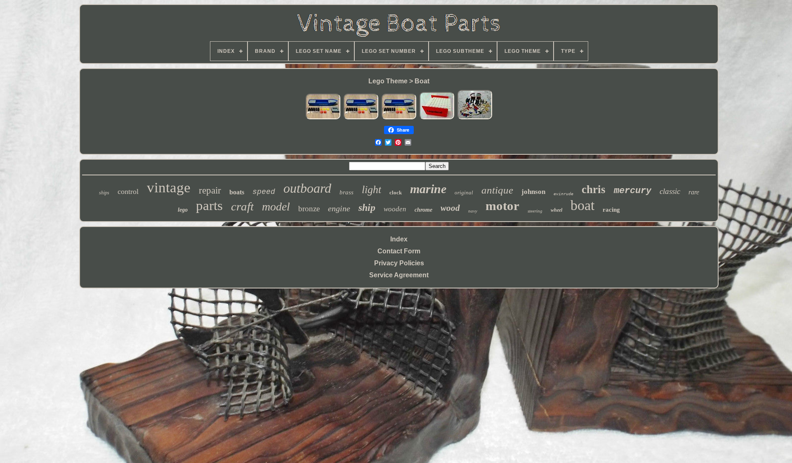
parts (209, 205)
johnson (533, 192)
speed (263, 192)
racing (611, 209)
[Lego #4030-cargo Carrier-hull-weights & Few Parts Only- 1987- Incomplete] (323, 117)
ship (366, 207)
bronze (309, 208)
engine (339, 208)
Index (399, 239)
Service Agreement (399, 275)
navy (472, 210)
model (276, 206)
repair (210, 190)
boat (582, 205)
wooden (395, 209)
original (464, 192)
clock (395, 192)
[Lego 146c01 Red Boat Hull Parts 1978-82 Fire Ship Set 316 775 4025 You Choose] (437, 117)
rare (693, 192)
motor (502, 205)
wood (450, 208)
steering (535, 210)
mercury (632, 191)
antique (497, 190)
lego (183, 210)
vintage (169, 188)
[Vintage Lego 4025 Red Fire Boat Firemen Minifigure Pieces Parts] (475, 117)
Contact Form (398, 251)
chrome (423, 210)
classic (670, 191)
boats (236, 192)
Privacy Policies (399, 263)
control (128, 191)
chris (594, 189)
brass (346, 192)
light (371, 190)
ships (104, 193)
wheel (556, 210)
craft (242, 206)
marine (428, 189)
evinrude (563, 193)
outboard (307, 188)
